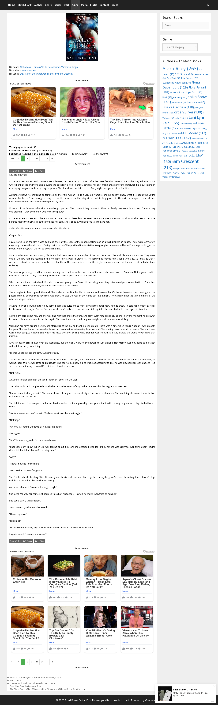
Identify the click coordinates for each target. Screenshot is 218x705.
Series (57, 4)
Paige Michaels (192, 147)
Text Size (39, 170)
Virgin (75, 66)
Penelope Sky (171, 150)
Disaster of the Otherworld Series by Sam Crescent (46, 73)
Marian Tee (176, 138)
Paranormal (54, 66)
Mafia (84, 4)
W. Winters (197, 173)
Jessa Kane (196, 102)
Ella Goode (189, 78)
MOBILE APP (25, 4)
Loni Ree (187, 128)
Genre (48, 4)
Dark (66, 4)
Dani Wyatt (173, 78)
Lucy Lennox (173, 133)
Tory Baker (183, 173)
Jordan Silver (187, 112)
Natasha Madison (176, 143)
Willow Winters (171, 177)
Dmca (115, 4)
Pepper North (189, 151)
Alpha (75, 4)
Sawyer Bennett (183, 168)
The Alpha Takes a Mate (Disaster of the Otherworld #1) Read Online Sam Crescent (47, 689)
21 (42, 158)
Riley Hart (180, 155)
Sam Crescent (29, 70)
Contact (104, 4)
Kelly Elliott (181, 118)
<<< (12, 158)
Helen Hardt (177, 92)
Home (11, 4)
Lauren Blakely (187, 124)
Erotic (93, 4)
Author (38, 4)
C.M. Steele (184, 74)
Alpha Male (25, 66)
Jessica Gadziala (178, 107)
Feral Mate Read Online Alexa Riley (25, 686)
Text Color (15, 170)
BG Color (28, 170)
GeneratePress (153, 700)
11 (37, 158)
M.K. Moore (193, 133)
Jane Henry (179, 97)
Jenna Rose (179, 102)
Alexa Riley (180, 68)
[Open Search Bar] (208, 5)
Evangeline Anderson (176, 82)
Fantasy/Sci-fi (40, 66)
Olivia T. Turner (173, 146)
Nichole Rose (197, 143)
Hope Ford (193, 92)
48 (52, 158)
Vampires (66, 66)
